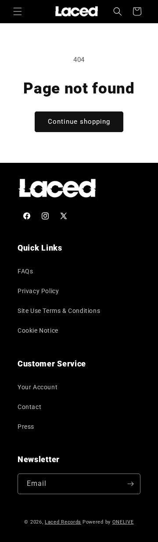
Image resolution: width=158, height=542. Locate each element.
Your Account (37, 387)
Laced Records (63, 522)
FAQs (25, 271)
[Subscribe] (130, 484)
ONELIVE (123, 522)
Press (26, 426)
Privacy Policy (38, 290)
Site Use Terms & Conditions (59, 310)
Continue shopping (79, 122)
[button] (17, 11)
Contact (29, 406)
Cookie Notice (38, 330)
